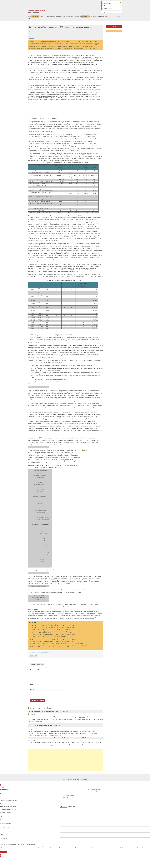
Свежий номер (107, 3)
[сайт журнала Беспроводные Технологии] (83, 776)
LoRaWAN (52, 16)
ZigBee (115, 16)
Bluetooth (110, 16)
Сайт (31, 695)
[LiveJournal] (37, 656)
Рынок (41, 16)
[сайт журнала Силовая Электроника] (54, 776)
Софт (45, 16)
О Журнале (31, 10)
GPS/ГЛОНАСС (35, 16)
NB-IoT (119, 16)
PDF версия (31, 38)
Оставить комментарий (36, 654)
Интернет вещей (60, 16)
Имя (32, 684)
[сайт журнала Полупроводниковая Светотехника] (95, 776)
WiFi (106, 16)
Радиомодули (85, 16)
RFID (48, 16)
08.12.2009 (32, 652)
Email (32, 689)
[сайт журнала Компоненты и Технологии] (74, 776)
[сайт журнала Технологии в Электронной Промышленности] (64, 776)
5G (29, 19)
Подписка (106, 5)
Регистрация (36, 12)
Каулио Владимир (33, 31)
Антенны (101, 16)
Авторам (37, 10)
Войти (29, 12)
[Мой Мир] (35, 656)
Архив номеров (108, 8)
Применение (69, 16)
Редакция (42, 10)
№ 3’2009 (31, 35)
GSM (29, 16)
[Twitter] (32, 656)
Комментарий (34, 669)
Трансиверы (77, 16)
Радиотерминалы (94, 16)
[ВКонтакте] (30, 656)
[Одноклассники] (33, 656)
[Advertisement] (65, 760)
